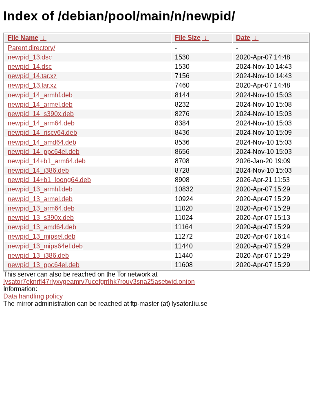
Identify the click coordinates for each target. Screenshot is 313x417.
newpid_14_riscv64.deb (42, 132)
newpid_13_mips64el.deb (45, 246)
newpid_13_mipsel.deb (41, 236)
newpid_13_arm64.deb (41, 208)
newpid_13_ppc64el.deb (43, 264)
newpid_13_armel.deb (40, 198)
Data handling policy (33, 296)
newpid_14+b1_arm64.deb (47, 161)
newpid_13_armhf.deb (40, 189)
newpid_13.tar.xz (32, 85)
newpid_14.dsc (30, 66)
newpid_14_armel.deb (40, 104)
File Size (188, 37)
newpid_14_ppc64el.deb (43, 151)
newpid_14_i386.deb (38, 170)
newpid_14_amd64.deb (42, 142)
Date (243, 37)
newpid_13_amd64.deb (42, 227)
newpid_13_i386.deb (38, 255)
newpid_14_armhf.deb (40, 95)
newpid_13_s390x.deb (41, 217)
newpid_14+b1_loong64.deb (49, 179)
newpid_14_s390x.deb (41, 113)
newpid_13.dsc (30, 57)
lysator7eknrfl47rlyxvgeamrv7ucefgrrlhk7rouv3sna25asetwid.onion (99, 281)
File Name (23, 37)
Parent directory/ (31, 47)
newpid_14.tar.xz (32, 75)
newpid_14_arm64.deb (41, 123)
